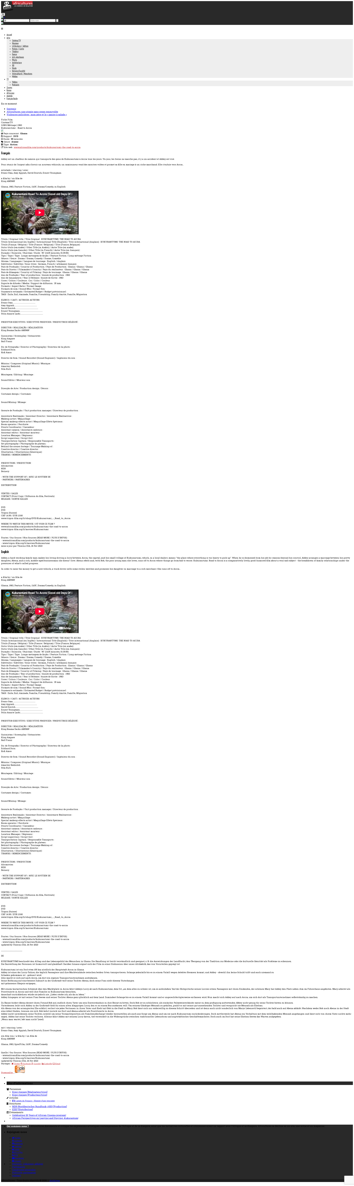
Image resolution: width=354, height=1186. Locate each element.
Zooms (9, 87)
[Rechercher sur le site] (3, 14)
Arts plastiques (18, 57)
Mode (14, 68)
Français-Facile (12, 98)
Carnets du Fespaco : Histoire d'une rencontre (35, 1101)
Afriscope (10, 93)
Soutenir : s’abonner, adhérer (27, 1163)
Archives (55, 1180)
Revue (9, 90)
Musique (15, 43)
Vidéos (14, 82)
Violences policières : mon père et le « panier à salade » (37, 114)
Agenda (9, 95)
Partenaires (18, 1166)
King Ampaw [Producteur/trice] (29, 1094)
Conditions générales (24, 1169)
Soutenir (11, 108)
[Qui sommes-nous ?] (2, 23)
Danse (14, 54)
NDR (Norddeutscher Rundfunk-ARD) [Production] (39, 1106)
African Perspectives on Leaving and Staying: (45, 1118)
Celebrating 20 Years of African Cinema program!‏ (39, 1115)
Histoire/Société (18, 71)
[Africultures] (17, 11)
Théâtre (15, 51)
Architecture (17, 62)
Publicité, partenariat (24, 1172)
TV (8, 79)
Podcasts (15, 84)
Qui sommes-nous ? (18, 1126)
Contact (16, 1175)
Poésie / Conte (18, 48)
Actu (8, 37)
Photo (14, 59)
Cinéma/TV (16, 40)
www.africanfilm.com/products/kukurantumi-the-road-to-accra (47, 147)
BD (13, 65)
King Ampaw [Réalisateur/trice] (29, 1091)
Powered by (8, 1072)
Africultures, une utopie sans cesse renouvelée (32, 111)
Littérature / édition (20, 46)
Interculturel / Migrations (22, 73)
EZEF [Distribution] (22, 1109)
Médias (15, 76)
